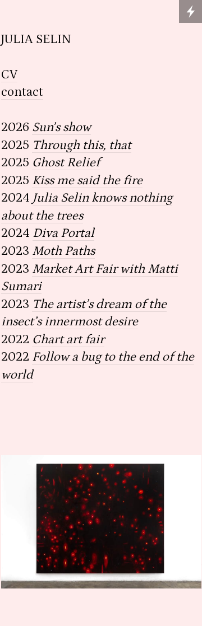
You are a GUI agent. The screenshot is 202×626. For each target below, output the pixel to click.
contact (22, 92)
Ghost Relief (66, 163)
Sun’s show (61, 127)
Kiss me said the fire (87, 181)
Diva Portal (63, 233)
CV (9, 75)
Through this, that (81, 145)
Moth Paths (63, 251)
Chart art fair (68, 340)
